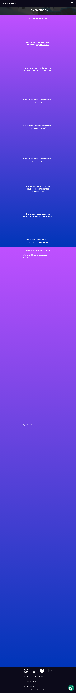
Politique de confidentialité (32, 681)
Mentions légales (28, 686)
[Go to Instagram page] (35, 671)
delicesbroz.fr (38, 161)
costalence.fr (46, 70)
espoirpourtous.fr (38, 128)
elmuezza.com (38, 191)
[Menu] (72, 3)
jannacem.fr (47, 216)
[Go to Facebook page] (43, 671)
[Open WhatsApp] (71, 688)
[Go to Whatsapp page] (27, 671)
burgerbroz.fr (38, 102)
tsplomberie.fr (42, 44)
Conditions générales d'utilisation (34, 676)
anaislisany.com (43, 242)
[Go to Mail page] (50, 671)
